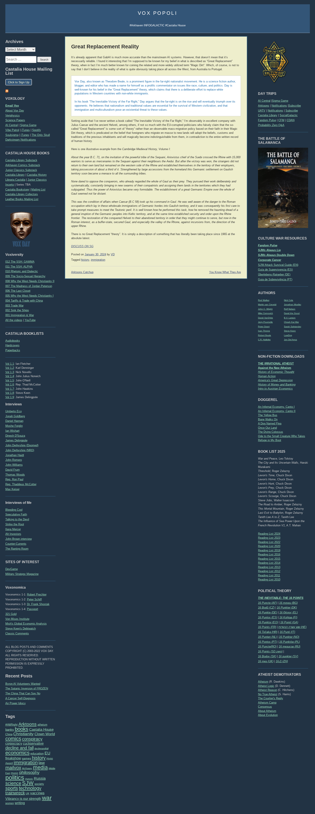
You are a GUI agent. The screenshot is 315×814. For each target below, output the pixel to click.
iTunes (25, 130)
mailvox (13, 767)
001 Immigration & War (19, 315)
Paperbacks (12, 350)
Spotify (36, 130)
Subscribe (294, 105)
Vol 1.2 (9, 367)
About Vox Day (14, 110)
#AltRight (11, 724)
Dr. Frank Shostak (38, 604)
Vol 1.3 (9, 372)
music (14, 773)
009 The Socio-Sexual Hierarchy (25, 276)
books (21, 729)
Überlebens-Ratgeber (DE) (274, 274)
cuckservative (33, 743)
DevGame (11, 569)
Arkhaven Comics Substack (22, 165)
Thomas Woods (15, 474)
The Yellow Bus (267, 415)
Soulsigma (11, 135)
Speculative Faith (16, 514)
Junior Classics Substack (21, 170)
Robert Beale (264, 335)
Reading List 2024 (269, 533)
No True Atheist (267, 694)
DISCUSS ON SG (82, 246)
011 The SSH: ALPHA (19, 266)
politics (14, 777)
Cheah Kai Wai (291, 322)
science (13, 783)
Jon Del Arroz (290, 339)
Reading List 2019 (269, 550)
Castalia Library (267, 115)
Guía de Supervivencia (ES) (275, 269)
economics (17, 753)
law (42, 762)
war (47, 797)
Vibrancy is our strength (23, 799)
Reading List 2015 (269, 558)
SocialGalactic (289, 115)
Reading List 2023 (269, 537)
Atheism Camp (267, 702)
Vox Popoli (157, 13)
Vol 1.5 (9, 380)
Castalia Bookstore (17, 189)
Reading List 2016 (269, 554)
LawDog (288, 335)
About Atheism (267, 711)
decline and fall (19, 748)
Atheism (263, 681)
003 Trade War (14, 305)
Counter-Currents (15, 543)
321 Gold (10, 614)
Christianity (23, 733)
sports (11, 788)
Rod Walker (263, 300)
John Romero (13, 459)
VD (113, 254)
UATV (261, 110)
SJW (28, 783)
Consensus (265, 706)
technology (30, 788)
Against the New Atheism (274, 367)
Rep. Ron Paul (14, 479)
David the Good (292, 313)
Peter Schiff (34, 599)
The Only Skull (41, 135)
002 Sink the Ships (17, 310)
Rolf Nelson (289, 309)
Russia (40, 778)
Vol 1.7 (9, 388)
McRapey (27, 768)
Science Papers (15, 120)
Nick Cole (288, 300)
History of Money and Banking (277, 384)
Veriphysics (12, 115)
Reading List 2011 (269, 575)
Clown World (44, 734)
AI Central (264, 100)
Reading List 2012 (269, 571)
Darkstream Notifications (20, 139)
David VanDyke (265, 318)
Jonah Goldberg (15, 416)
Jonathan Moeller (292, 304)
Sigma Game (280, 100)
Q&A (271, 125)
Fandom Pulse (267, 120)
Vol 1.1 (9, 363)
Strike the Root (14, 524)
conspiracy (32, 739)
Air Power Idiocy (15, 703)
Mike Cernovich (265, 313)
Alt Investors (13, 534)
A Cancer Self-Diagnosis (20, 698)
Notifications (279, 105)
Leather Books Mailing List (21, 199)
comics (13, 738)
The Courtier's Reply (270, 698)
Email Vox (12, 105)
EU (47, 753)
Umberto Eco (13, 411)
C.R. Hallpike (264, 339)
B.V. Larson (290, 318)
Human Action (267, 376)
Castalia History (37, 174)
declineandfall (41, 748)
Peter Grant (264, 326)
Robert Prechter (36, 594)
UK (27, 793)
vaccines (37, 793)
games (26, 758)
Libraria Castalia (15, 179)
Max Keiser (12, 489)
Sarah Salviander (292, 326)
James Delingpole (16, 440)
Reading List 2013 (269, 567)
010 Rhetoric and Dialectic (21, 271)
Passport (32, 609)
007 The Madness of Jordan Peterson (28, 286)
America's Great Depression (275, 380)
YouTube (30, 320)
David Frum (12, 469)
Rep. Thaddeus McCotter (20, 484)
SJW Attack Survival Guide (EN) (278, 264)
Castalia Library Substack (21, 160)
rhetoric (29, 779)
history (39, 757)
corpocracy (13, 743)
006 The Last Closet (17, 290)
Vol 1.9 (9, 397)
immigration (26, 762)
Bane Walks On (268, 419)
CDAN (290, 120)
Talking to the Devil (17, 519)
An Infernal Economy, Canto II (277, 411)
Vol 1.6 (9, 384)
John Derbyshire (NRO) (19, 450)
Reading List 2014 (269, 562)
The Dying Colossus (270, 431)
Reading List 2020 (269, 546)
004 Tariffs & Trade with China (24, 300)
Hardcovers (12, 345)
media (40, 767)
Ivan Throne (264, 331)
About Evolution (268, 715)
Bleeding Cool (13, 509)
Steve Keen (290, 331)
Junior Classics (37, 179)
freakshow (13, 758)
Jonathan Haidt (14, 455)
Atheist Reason (267, 690)
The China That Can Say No (22, 693)
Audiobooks (12, 340)
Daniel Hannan (14, 421)
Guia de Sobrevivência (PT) (275, 279)
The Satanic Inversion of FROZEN (26, 688)
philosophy (29, 772)
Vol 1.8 (9, 392)
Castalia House (41, 729)
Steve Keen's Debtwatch (20, 628)
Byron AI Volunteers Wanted (22, 683)
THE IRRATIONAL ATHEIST (276, 363)
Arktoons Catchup (82, 272)
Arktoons (263, 105)
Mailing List (38, 189)
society (39, 784)
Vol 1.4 (9, 376)
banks (9, 729)
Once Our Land (267, 427)
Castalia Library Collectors (21, 194)
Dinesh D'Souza (15, 435)
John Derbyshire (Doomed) (21, 445)
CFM (281, 120)
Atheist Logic (266, 686)
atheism (42, 724)
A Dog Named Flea (269, 423)
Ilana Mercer (13, 529)
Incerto (9, 184)
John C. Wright (265, 309)
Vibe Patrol (12, 130)
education (37, 753)
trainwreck (15, 792)
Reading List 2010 (269, 579)
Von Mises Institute (17, 619)
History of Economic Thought (276, 372)
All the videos (13, 320)
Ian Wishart (12, 430)
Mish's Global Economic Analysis (26, 623)
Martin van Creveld (267, 304)
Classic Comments (17, 633)
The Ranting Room (16, 548)
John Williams (14, 464)
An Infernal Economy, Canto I (276, 406)
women (9, 803)
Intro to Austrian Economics (275, 388)
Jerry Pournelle (265, 322)
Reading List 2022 (269, 542)
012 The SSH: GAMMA (19, 261)
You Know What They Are (225, 272)
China (8, 734)
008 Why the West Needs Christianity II (29, 281)
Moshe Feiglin (14, 425)
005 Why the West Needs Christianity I (29, 295)
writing (20, 803)
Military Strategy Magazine (22, 574)
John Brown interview (18, 538)
